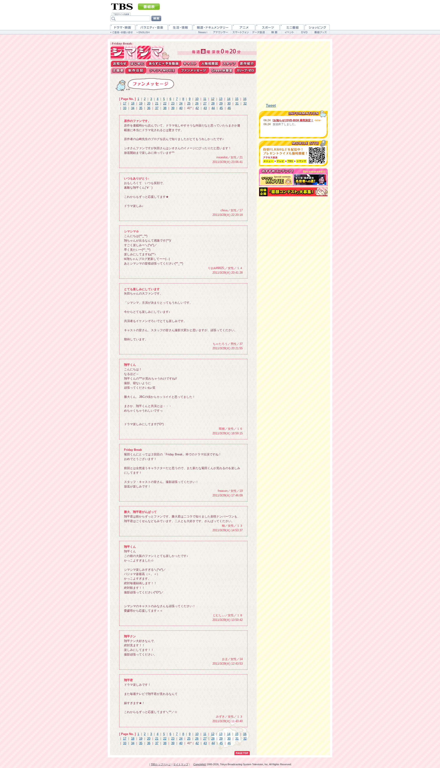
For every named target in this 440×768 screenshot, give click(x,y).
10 (196, 99)
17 (124, 103)
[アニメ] (243, 27)
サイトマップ (180, 764)
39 (172, 108)
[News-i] (202, 32)
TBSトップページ (161, 764)
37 (156, 108)
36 (148, 108)
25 (188, 103)
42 (197, 108)
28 (212, 103)
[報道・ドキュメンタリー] (212, 27)
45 (221, 108)
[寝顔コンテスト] (293, 191)
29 (221, 103)
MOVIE (162, 71)
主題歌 (118, 71)
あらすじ (163, 64)
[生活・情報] (180, 27)
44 (213, 108)
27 (204, 103)
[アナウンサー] (220, 32)
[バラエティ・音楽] (152, 27)
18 (132, 103)
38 (164, 108)
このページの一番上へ (242, 752)
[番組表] (149, 6)
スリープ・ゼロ (245, 71)
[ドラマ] (122, 27)
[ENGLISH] (143, 32)
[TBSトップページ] (122, 6)
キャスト (190, 64)
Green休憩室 (222, 71)
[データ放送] (258, 32)
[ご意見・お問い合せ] (122, 32)
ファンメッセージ (193, 71)
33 (124, 108)
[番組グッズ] (320, 32)
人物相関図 (209, 64)
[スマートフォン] (240, 32)
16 (244, 99)
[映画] (274, 32)
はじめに (137, 64)
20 (148, 103)
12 (212, 99)
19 (140, 103)
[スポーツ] (268, 27)
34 (132, 108)
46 (229, 108)
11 (204, 99)
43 (205, 108)
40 (180, 108)
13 (220, 99)
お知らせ (119, 64)
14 (228, 99)
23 (172, 103)
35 (140, 108)
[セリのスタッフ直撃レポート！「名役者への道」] (310, 179)
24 (180, 103)
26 (196, 103)
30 (229, 103)
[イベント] (289, 32)
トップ (140, 51)
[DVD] (304, 32)
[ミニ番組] (292, 27)
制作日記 (135, 71)
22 (164, 103)
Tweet (271, 105)
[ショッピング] (317, 27)
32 (245, 103)
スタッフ (229, 64)
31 (237, 103)
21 (156, 103)
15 (236, 99)
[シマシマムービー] (276, 179)
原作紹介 (247, 64)
